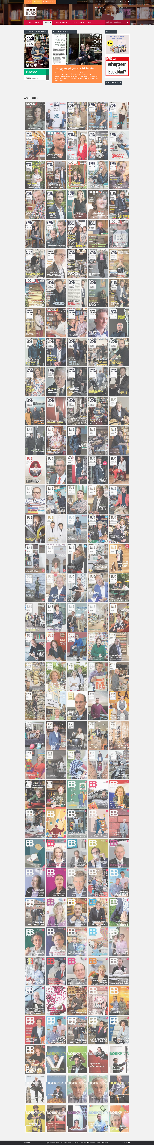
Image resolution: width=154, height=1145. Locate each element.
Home (29, 22)
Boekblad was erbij (61, 22)
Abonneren (37, 1)
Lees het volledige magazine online (31, 72)
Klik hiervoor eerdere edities (32, 77)
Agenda (90, 22)
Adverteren (113, 1)
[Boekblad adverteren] (117, 66)
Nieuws (37, 22)
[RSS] (125, 2)
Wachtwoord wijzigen (49, 1)
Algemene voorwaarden (52, 1142)
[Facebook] (123, 2)
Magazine (47, 22)
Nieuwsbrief (84, 1)
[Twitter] (120, 2)
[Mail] (128, 2)
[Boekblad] (30, 11)
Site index (27, 1142)
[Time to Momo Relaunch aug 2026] (117, 44)
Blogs (82, 22)
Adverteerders (99, 1)
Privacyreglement (66, 1142)
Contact (107, 1)
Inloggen (28, 1)
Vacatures (74, 22)
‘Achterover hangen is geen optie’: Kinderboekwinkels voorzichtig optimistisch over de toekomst (75, 69)
